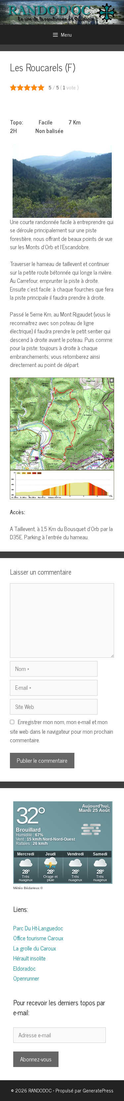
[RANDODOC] (62, 11)
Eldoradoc (24, 968)
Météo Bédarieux (26, 888)
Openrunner (26, 978)
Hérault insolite (29, 958)
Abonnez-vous (36, 1059)
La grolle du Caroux (34, 948)
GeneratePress (98, 1090)
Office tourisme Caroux (38, 938)
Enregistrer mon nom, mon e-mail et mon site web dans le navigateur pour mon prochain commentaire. (61, 731)
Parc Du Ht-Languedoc (38, 928)
